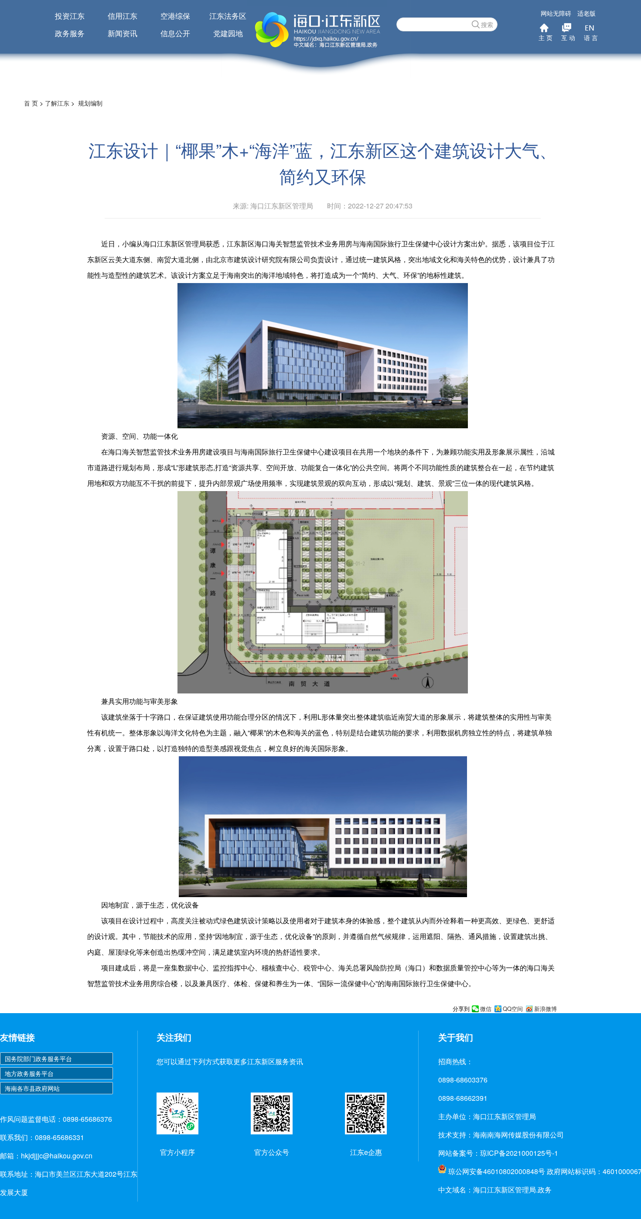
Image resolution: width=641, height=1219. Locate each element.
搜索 (487, 24)
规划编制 (90, 103)
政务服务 (70, 32)
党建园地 (228, 32)
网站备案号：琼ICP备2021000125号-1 (498, 1153)
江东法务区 (227, 15)
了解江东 (57, 103)
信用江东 (122, 15)
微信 (485, 1008)
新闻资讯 (122, 32)
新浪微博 (545, 1008)
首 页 (31, 103)
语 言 (591, 37)
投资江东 (70, 15)
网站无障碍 (556, 13)
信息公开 (175, 32)
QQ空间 (513, 1008)
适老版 (586, 13)
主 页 (545, 37)
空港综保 (175, 15)
